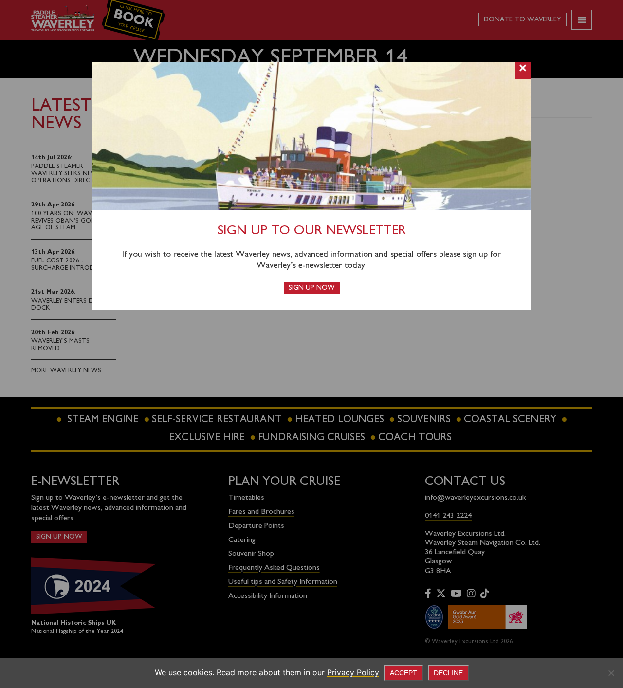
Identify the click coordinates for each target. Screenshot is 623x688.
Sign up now (312, 288)
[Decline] (611, 673)
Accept (403, 673)
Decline (448, 673)
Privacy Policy (353, 672)
